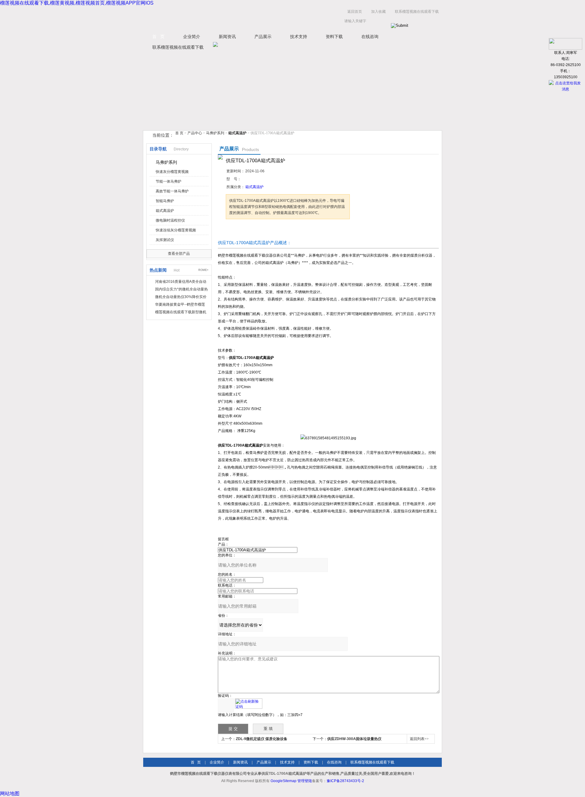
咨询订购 (245, 230)
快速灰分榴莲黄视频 (172, 172)
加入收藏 (378, 11)
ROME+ (203, 270)
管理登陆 (304, 781)
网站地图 (10, 793)
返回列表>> (419, 739)
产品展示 (262, 36)
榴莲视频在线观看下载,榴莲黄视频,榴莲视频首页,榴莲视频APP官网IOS (77, 2)
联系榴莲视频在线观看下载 (417, 11)
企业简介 (191, 36)
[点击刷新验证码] (248, 703)
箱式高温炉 (165, 211)
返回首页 (354, 11)
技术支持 (298, 36)
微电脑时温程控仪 (170, 220)
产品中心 (195, 133)
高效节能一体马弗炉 (172, 191)
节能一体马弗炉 (168, 181)
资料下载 (334, 36)
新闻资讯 (227, 36)
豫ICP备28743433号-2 (345, 781)
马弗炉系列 (215, 133)
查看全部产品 (179, 253)
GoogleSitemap (283, 781)
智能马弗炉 (165, 201)
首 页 (158, 36)
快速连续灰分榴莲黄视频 (176, 230)
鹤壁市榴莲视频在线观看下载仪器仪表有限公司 (204, 17)
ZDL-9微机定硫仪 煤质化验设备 (261, 739)
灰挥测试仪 (165, 240)
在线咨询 (369, 36)
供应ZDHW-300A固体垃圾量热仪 (354, 739)
